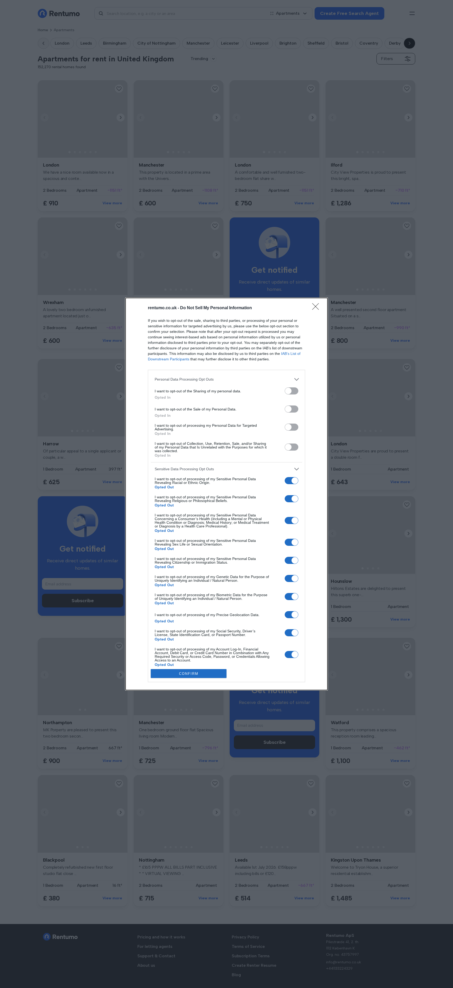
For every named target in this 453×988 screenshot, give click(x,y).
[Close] (317, 308)
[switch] (291, 390)
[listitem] (226, 379)
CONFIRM (188, 674)
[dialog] (226, 494)
